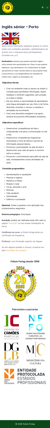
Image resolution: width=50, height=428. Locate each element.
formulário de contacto (16, 250)
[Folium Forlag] (7, 7)
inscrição (13, 223)
